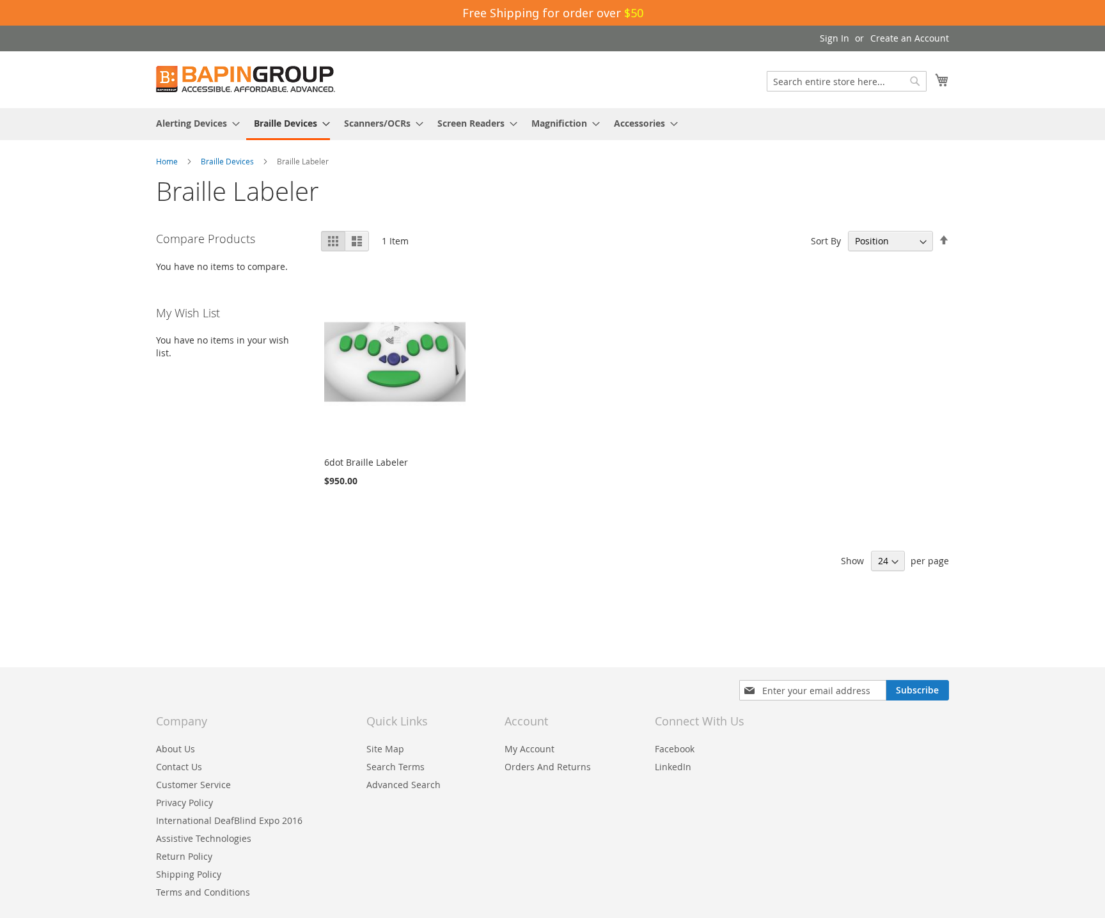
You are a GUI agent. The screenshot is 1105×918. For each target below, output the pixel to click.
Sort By (826, 241)
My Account (529, 749)
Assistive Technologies (203, 838)
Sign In (834, 38)
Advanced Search (403, 785)
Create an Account (909, 38)
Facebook (674, 749)
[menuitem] (194, 123)
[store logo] (245, 79)
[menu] (552, 124)
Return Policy (184, 856)
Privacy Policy (184, 802)
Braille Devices (228, 161)
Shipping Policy (188, 874)
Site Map (385, 749)
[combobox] (847, 81)
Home (168, 161)
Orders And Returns (548, 767)
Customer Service (193, 785)
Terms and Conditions (203, 892)
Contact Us (179, 767)
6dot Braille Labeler (366, 462)
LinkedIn (673, 767)
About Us (175, 749)
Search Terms (395, 767)
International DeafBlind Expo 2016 (229, 820)
